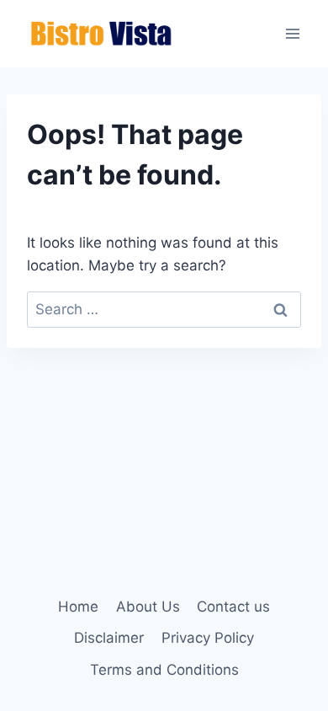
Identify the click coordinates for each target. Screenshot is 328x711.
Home (78, 606)
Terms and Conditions (164, 669)
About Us (148, 606)
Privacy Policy (207, 637)
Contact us (233, 606)
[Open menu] (292, 33)
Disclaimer (109, 637)
